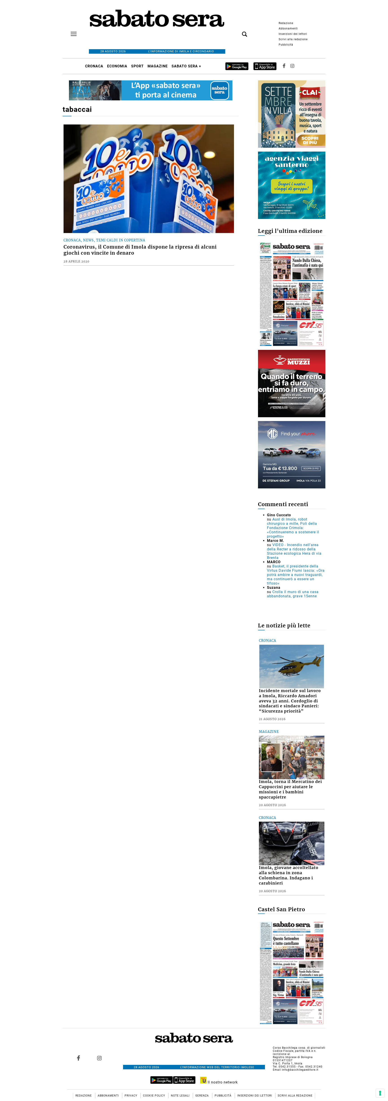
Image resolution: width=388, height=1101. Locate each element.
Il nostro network (222, 1082)
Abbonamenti (288, 28)
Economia (117, 66)
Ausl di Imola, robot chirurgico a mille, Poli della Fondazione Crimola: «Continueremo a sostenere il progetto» (293, 527)
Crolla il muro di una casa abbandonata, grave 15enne (293, 594)
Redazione (286, 23)
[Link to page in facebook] (78, 1057)
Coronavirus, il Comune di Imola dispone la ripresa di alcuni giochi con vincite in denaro (140, 250)
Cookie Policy (154, 1095)
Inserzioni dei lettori (293, 33)
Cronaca (94, 66)
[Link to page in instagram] (99, 1057)
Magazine (158, 66)
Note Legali (180, 1095)
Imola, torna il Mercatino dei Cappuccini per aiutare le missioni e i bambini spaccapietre (290, 789)
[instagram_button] (292, 66)
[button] (238, 31)
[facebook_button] (284, 66)
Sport (137, 66)
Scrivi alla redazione (293, 39)
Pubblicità (286, 44)
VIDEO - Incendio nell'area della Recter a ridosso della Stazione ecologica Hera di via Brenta (294, 551)
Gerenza (202, 1095)
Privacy (131, 1095)
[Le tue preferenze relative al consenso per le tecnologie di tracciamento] (380, 1093)
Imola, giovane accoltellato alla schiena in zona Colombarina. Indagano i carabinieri (288, 875)
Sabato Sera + (186, 66)
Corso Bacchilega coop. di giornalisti (299, 1047)
